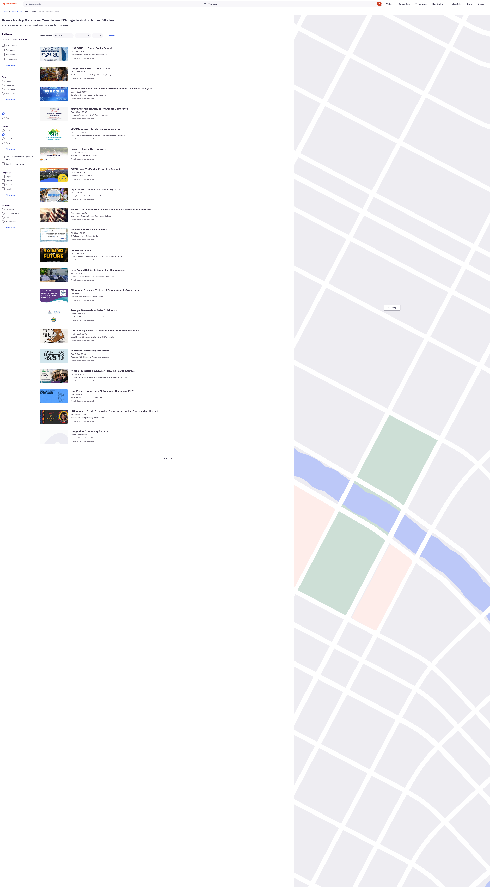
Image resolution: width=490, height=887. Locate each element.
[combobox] (292, 4)
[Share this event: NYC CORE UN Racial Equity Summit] (282, 58)
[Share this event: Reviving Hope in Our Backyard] (282, 158)
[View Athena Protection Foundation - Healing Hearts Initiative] (54, 376)
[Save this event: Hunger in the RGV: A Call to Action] (287, 78)
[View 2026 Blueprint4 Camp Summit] (54, 235)
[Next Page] (171, 458)
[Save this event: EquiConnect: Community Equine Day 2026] (287, 199)
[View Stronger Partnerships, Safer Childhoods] (54, 316)
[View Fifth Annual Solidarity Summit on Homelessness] (54, 275)
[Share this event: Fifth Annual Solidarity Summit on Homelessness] (282, 279)
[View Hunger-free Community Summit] (54, 437)
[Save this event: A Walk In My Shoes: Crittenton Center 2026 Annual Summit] (287, 340)
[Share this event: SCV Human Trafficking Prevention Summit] (282, 179)
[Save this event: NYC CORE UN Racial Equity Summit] (287, 58)
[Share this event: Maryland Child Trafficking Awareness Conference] (282, 118)
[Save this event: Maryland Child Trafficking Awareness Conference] (287, 118)
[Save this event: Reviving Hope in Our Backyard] (287, 158)
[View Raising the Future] (54, 255)
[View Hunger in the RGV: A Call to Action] (54, 74)
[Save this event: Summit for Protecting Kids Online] (287, 360)
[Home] (10, 4)
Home (5, 11)
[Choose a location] (205, 3)
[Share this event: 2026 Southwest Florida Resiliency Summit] (282, 138)
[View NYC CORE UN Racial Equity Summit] (54, 54)
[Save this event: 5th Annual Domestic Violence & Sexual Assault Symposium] (287, 300)
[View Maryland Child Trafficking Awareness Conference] (54, 114)
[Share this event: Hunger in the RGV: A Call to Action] (282, 78)
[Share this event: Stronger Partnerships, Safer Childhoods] (282, 320)
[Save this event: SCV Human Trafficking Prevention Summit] (287, 179)
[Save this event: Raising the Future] (287, 259)
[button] (438, 4)
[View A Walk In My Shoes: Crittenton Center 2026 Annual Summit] (54, 336)
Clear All (111, 35)
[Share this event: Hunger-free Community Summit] (282, 441)
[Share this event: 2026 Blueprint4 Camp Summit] (282, 239)
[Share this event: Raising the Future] (282, 259)
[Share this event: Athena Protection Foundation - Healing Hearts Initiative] (282, 380)
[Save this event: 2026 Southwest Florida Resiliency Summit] (287, 138)
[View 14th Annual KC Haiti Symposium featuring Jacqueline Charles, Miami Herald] (54, 417)
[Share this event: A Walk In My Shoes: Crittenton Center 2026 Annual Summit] (282, 340)
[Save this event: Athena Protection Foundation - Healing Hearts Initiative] (287, 380)
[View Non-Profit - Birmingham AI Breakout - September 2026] (54, 396)
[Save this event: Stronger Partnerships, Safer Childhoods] (287, 320)
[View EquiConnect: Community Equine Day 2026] (54, 195)
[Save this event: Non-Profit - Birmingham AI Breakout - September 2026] (287, 400)
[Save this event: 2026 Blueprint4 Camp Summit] (287, 239)
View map (392, 307)
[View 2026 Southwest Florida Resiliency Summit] (54, 134)
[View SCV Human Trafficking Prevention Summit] (54, 175)
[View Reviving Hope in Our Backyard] (54, 154)
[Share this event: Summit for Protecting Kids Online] (282, 360)
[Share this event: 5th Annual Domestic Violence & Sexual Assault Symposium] (282, 300)
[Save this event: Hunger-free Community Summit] (287, 441)
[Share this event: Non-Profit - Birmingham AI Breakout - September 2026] (282, 400)
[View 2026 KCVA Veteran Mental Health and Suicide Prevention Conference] (54, 215)
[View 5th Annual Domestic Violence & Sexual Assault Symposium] (54, 296)
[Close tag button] (71, 35)
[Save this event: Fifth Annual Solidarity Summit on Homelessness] (287, 279)
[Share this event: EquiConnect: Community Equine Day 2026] (282, 199)
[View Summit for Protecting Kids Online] (54, 356)
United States (16, 11)
